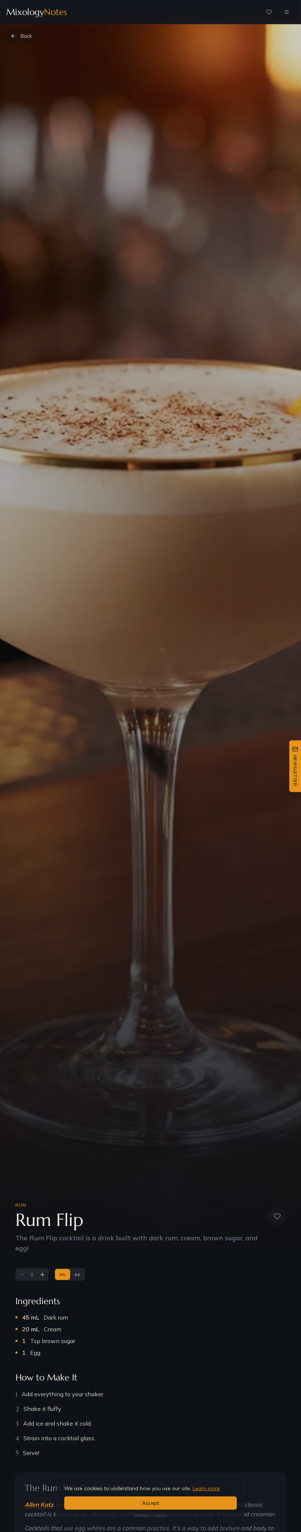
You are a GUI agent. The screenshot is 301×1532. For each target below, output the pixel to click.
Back (26, 36)
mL (62, 1274)
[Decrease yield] (21, 1274)
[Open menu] (287, 12)
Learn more (206, 1488)
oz (77, 1274)
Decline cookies (151, 1515)
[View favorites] (269, 12)
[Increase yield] (42, 1274)
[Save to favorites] (277, 1216)
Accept (150, 1503)
